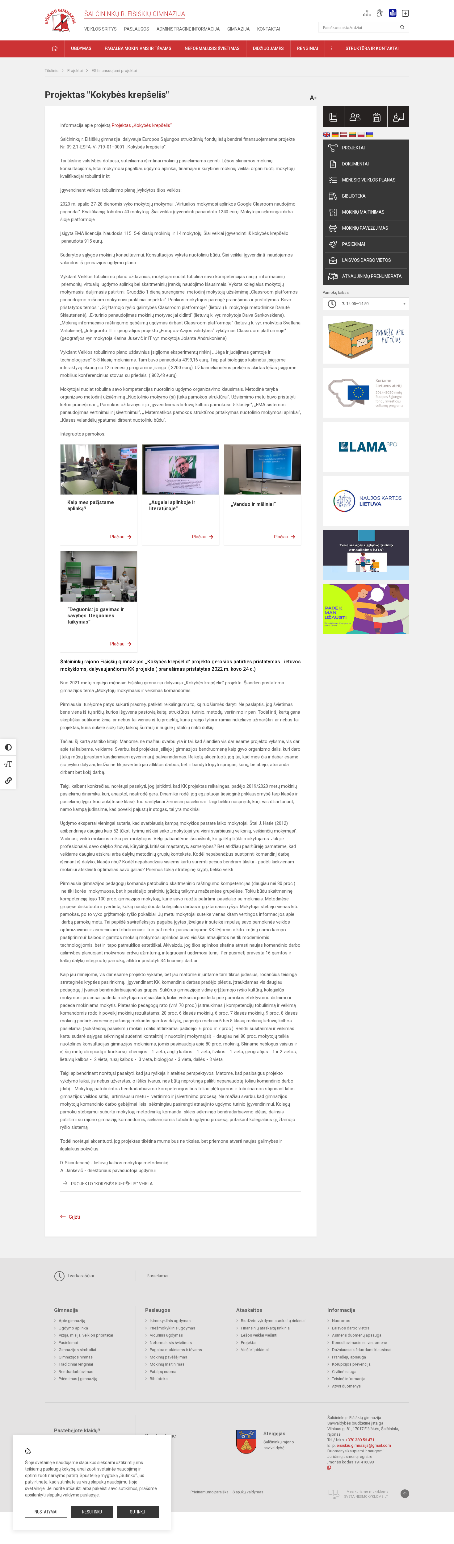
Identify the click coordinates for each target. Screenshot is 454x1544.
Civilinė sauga (344, 1371)
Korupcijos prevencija (351, 1364)
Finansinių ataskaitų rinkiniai (266, 1328)
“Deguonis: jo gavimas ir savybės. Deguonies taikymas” (95, 616)
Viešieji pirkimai (255, 1349)
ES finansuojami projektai (114, 70)
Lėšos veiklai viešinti (259, 1335)
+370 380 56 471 (360, 1440)
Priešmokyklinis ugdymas (172, 1328)
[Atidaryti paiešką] (402, 27)
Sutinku (137, 1511)
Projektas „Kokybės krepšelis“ (142, 125)
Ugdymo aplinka (73, 1328)
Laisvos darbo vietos (366, 260)
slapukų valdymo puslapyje (73, 1494)
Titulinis (52, 70)
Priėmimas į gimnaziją (78, 1378)
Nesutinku (92, 1511)
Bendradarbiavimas (76, 1371)
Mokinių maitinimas (363, 212)
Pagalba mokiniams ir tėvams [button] (138, 48)
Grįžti (74, 1217)
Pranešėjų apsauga (349, 1357)
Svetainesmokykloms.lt (366, 1497)
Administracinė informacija (188, 29)
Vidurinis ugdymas (166, 1335)
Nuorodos (341, 1320)
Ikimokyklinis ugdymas (170, 1320)
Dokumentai (355, 163)
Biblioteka (354, 196)
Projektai (75, 70)
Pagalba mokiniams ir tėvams (176, 1349)
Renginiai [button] (307, 48)
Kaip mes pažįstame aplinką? (90, 505)
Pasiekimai (353, 244)
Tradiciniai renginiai (76, 1364)
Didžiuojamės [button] (268, 48)
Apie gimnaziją (72, 1320)
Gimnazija (238, 29)
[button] (367, 13)
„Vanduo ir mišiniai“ (253, 504)
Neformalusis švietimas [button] (212, 48)
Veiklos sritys (100, 29)
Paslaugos (136, 29)
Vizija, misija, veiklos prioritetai (86, 1335)
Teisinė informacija (348, 1378)
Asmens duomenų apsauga (356, 1335)
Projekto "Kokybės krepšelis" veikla (112, 1183)
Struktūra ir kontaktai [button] (372, 48)
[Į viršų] (405, 1493)
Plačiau (117, 536)
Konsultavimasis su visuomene (359, 1342)
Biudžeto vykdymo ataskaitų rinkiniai (273, 1320)
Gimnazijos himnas (76, 1357)
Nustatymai (46, 1511)
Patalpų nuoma (163, 1371)
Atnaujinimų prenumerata (372, 276)
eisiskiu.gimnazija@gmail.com (364, 1445)
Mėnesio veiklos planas (369, 179)
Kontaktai (268, 29)
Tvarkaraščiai (80, 1276)
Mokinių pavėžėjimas (365, 228)
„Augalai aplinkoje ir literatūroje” (172, 505)
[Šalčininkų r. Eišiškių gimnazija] (60, 19)
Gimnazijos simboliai (77, 1349)
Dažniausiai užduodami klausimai (361, 1349)
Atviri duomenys (346, 1386)
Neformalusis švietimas (171, 1342)
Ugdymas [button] (81, 48)
